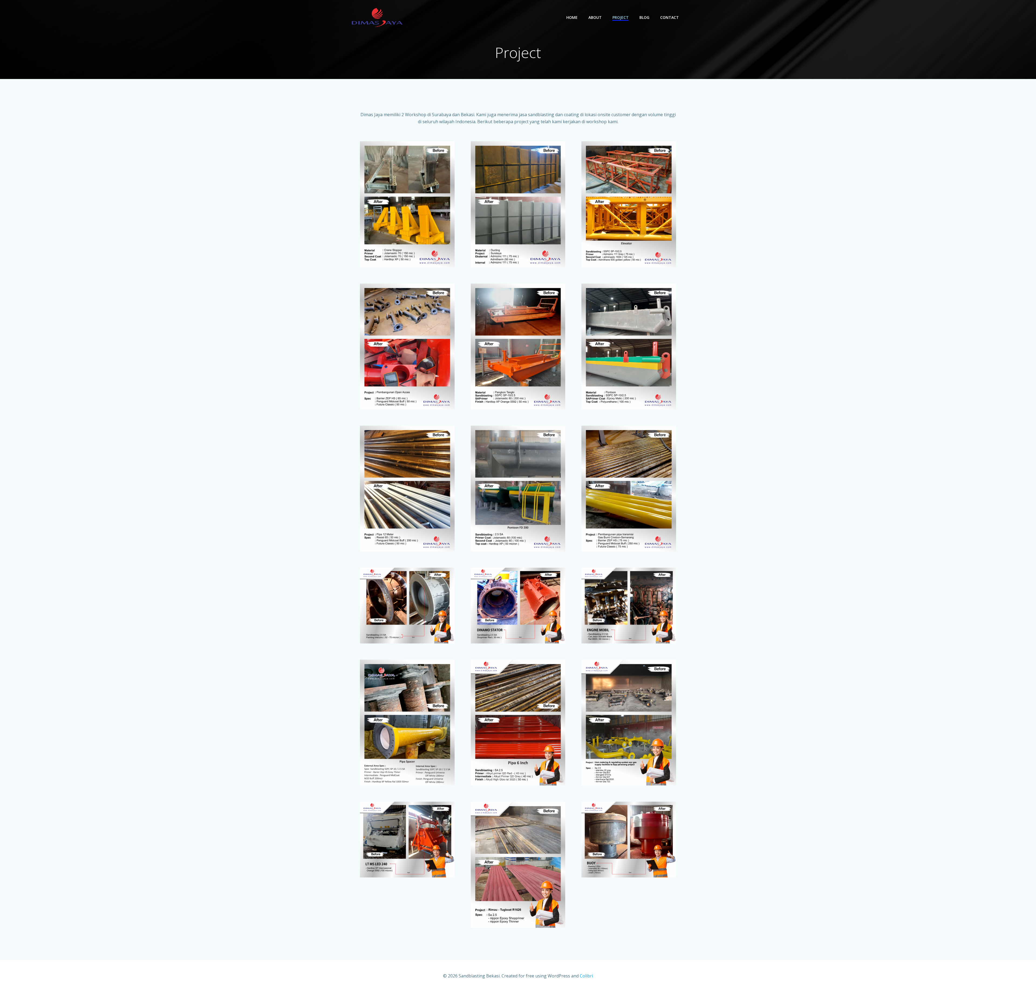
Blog (644, 17)
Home (572, 17)
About (595, 17)
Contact (669, 17)
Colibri (586, 976)
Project (620, 17)
